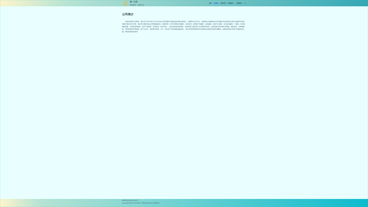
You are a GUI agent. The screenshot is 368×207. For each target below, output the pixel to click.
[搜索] (245, 3)
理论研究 (223, 3)
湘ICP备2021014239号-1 (130, 200)
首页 (210, 3)
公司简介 (216, 3)
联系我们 (239, 3)
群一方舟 (134, 2)
